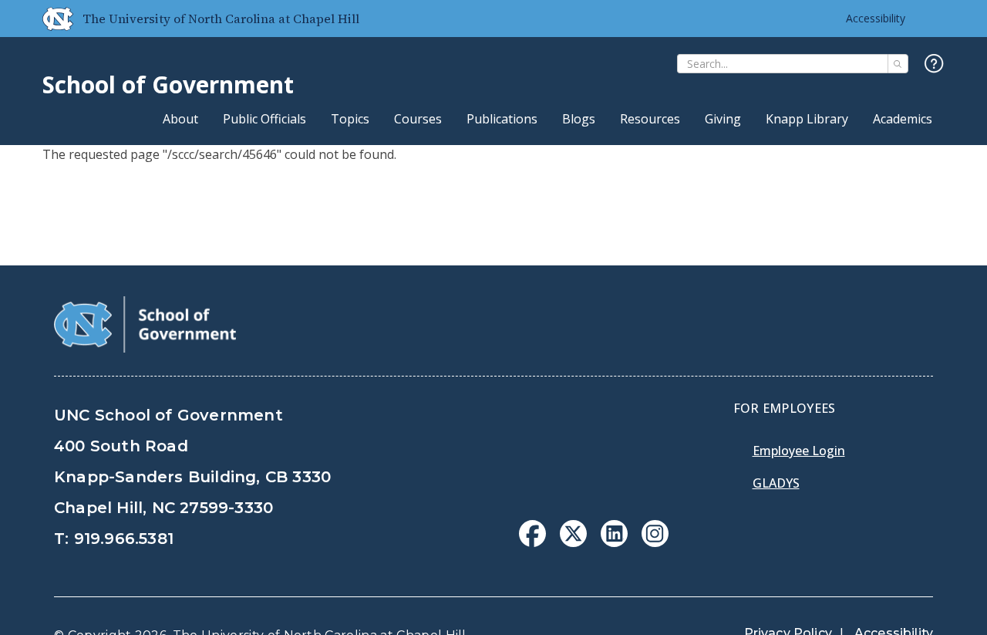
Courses (418, 118)
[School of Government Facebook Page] (532, 542)
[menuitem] (532, 533)
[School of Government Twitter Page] (573, 542)
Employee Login (799, 450)
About (180, 118)
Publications (502, 118)
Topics (350, 118)
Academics (902, 118)
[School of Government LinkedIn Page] (614, 542)
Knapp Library (807, 118)
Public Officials (264, 118)
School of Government (168, 84)
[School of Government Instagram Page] (655, 542)
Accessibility (875, 18)
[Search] (898, 63)
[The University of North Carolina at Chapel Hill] (51, 18)
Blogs (578, 118)
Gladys (776, 483)
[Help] (934, 64)
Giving (723, 118)
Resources (650, 118)
